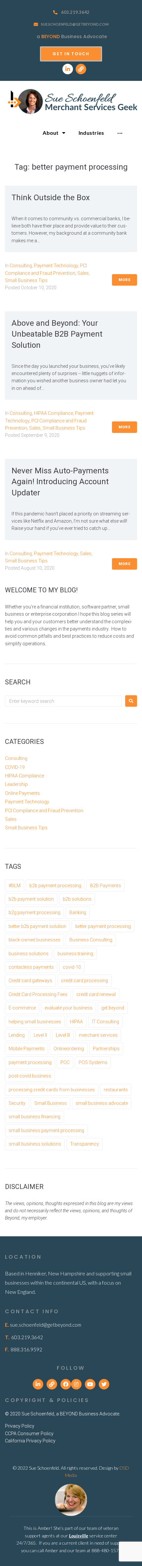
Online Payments (22, 793)
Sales (83, 273)
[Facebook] (65, 1384)
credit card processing (84, 980)
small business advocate (102, 1103)
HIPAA (76, 1021)
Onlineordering (68, 1048)
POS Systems (93, 1062)
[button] (71, 53)
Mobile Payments (27, 1048)
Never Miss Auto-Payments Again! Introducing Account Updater (60, 481)
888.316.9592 (26, 1349)
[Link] (81, 69)
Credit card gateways (30, 980)
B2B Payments (105, 885)
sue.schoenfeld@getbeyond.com (75, 24)
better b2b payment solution (37, 926)
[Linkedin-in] (67, 69)
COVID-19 (15, 767)
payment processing (30, 1062)
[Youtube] (90, 1384)
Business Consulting (90, 939)
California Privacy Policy (30, 1440)
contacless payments (31, 967)
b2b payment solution (31, 899)
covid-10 (72, 967)
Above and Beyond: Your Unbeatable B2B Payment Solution (57, 334)
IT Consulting (105, 1021)
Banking (77, 912)
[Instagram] (76, 1384)
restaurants (116, 1089)
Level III (63, 1035)
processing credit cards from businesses (52, 1089)
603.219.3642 (75, 12)
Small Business (50, 1103)
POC (65, 1062)
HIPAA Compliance (53, 413)
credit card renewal (96, 994)
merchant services (98, 1035)
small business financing (34, 1116)
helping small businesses (35, 1021)
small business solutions (35, 1144)
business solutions (29, 953)
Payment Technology (56, 265)
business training (75, 953)
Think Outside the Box (51, 197)
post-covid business (30, 1076)
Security (17, 1103)
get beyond (112, 1007)
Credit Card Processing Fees (38, 994)
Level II (40, 1035)
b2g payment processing (34, 912)
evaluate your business (68, 1007)
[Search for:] (63, 701)
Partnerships (106, 1048)
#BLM (14, 885)
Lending (17, 1035)
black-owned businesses (34, 939)
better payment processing (103, 926)
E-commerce (22, 1007)
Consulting (21, 265)
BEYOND (50, 36)
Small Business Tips (26, 280)
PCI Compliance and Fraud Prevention (44, 810)
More (124, 280)
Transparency (84, 1144)
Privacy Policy (19, 1426)
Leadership (16, 784)
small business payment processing (46, 1130)
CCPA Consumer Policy (29, 1433)
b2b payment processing (55, 885)
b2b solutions (77, 899)
